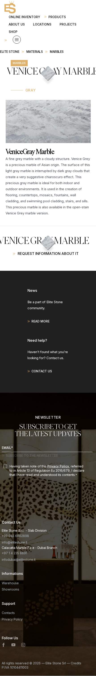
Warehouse (10, 583)
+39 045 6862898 (15, 536)
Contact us (41, 371)
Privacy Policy (58, 466)
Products (57, 17)
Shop (13, 32)
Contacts (8, 613)
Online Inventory (24, 17)
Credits (76, 663)
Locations (42, 24)
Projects (68, 24)
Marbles (57, 51)
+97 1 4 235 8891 (14, 553)
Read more (40, 321)
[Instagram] (23, 645)
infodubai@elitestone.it (18, 559)
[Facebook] (4, 645)
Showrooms (10, 589)
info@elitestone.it (14, 542)
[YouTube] (13, 645)
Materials (34, 51)
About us (17, 24)
